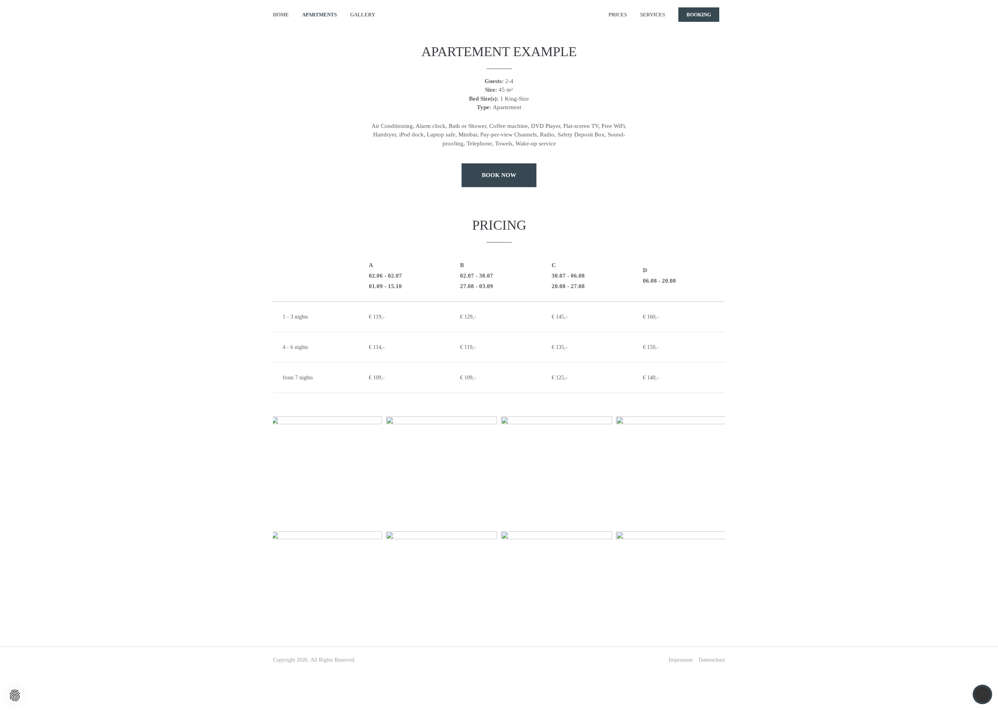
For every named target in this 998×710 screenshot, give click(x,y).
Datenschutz (712, 660)
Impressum (681, 660)
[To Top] (982, 694)
